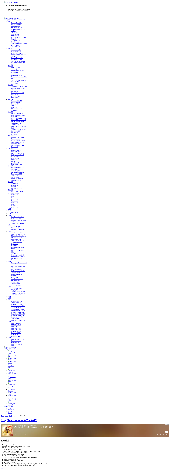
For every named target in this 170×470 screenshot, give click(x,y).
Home (2, 416)
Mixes (6, 416)
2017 (10, 416)
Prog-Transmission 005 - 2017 (19, 420)
